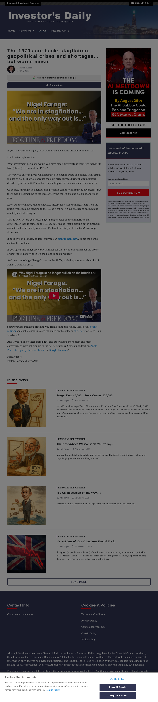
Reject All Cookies (118, 687)
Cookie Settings (117, 679)
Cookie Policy (53, 690)
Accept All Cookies (118, 695)
